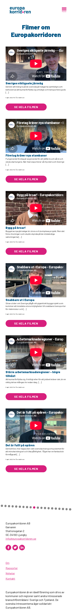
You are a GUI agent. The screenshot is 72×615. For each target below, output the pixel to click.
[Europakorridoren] (20, 10)
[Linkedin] (22, 547)
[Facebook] (8, 547)
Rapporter (12, 568)
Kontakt (10, 578)
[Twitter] (15, 547)
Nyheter (10, 573)
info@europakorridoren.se (21, 538)
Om (7, 562)
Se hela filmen (26, 107)
